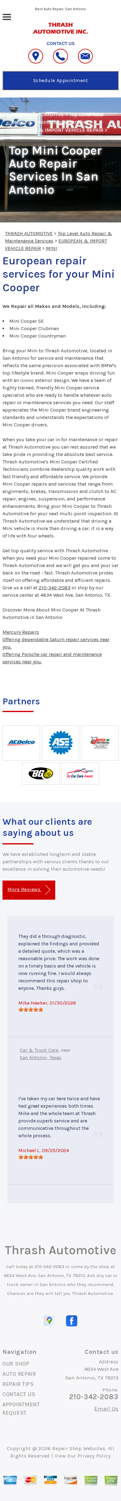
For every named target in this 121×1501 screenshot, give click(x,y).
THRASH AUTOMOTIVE (37, 114)
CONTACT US (18, 1394)
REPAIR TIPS (18, 1384)
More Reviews (24, 889)
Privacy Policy (94, 1456)
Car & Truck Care (39, 1050)
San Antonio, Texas (40, 1057)
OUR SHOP (15, 1363)
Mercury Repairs (20, 632)
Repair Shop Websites (78, 1448)
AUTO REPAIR (19, 1373)
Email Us (106, 1409)
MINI (17, 138)
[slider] (30, 1009)
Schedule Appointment (60, 80)
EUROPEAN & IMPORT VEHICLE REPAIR (57, 130)
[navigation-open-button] (6, 16)
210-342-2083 (54, 588)
